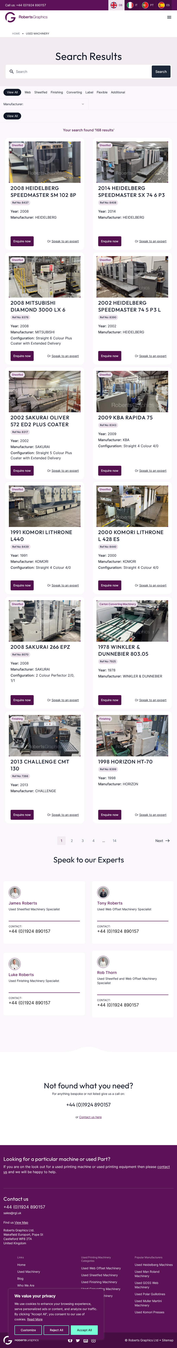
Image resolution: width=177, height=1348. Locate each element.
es (168, 5)
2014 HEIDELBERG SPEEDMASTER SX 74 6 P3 (131, 191)
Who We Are (25, 1285)
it (136, 5)
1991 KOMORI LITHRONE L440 (41, 535)
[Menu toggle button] (169, 17)
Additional (118, 92)
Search (161, 71)
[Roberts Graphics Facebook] (70, 1340)
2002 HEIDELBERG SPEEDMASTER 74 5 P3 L (129, 306)
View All (12, 92)
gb (120, 5)
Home (16, 33)
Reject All (56, 1330)
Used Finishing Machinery (99, 1282)
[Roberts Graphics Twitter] (78, 1340)
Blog (20, 1278)
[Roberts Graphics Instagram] (93, 1340)
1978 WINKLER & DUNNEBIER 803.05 (123, 650)
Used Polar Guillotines (150, 1294)
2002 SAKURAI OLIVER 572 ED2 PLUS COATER (40, 421)
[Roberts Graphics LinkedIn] (86, 1340)
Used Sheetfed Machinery (99, 1275)
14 (114, 841)
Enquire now (22, 241)
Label (89, 92)
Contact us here (90, 1117)
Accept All (84, 1330)
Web (28, 92)
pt (152, 5)
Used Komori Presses (149, 1312)
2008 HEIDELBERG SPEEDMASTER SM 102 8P (43, 191)
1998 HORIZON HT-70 (125, 761)
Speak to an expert (65, 241)
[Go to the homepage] (26, 17)
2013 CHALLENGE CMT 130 (40, 765)
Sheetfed (40, 92)
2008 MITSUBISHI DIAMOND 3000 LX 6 (38, 306)
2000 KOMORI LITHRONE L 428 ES (131, 535)
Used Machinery (28, 1271)
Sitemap (168, 1340)
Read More (35, 1319)
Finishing (57, 92)
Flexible (102, 92)
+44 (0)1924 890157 (29, 931)
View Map (21, 1222)
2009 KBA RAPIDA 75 (125, 417)
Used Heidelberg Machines (154, 1264)
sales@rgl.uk (12, 1213)
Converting (74, 92)
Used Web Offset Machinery (101, 1268)
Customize (28, 1330)
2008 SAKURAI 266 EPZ (40, 647)
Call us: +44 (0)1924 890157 (25, 5)
